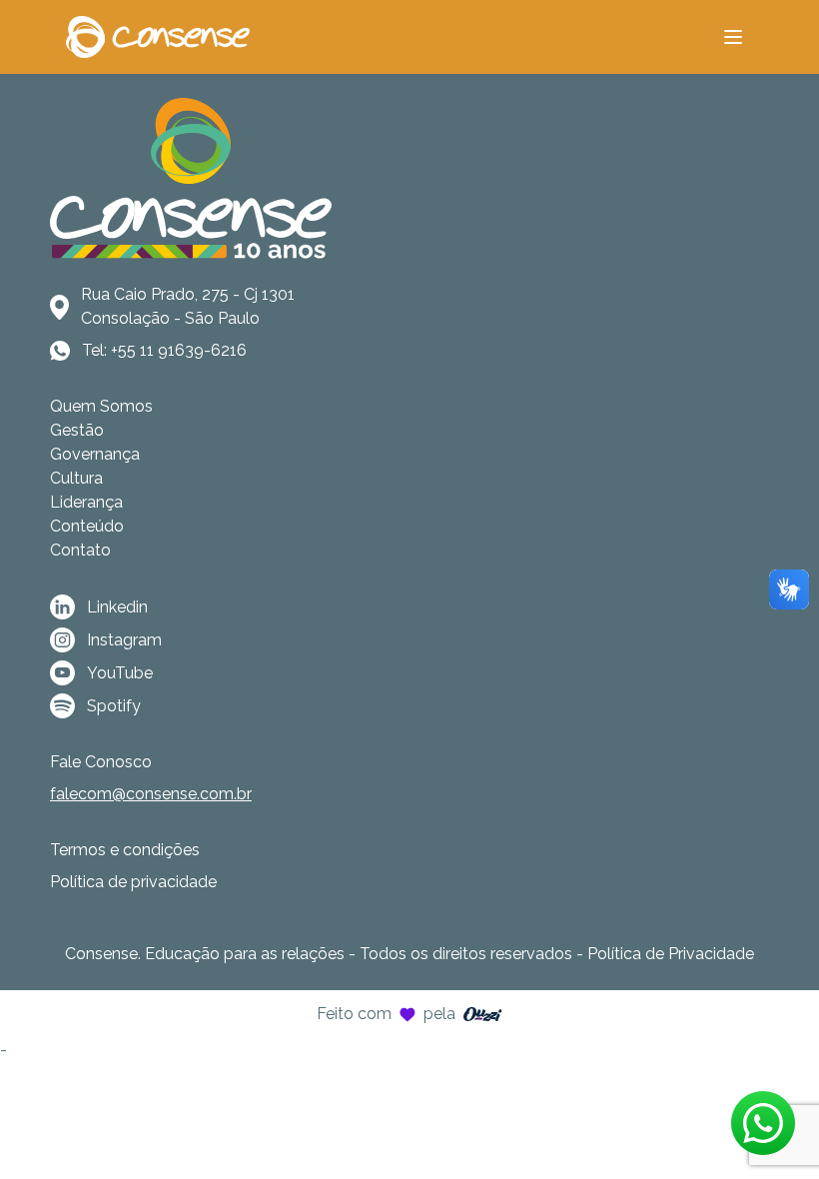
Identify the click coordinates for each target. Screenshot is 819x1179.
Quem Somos (101, 406)
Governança (95, 454)
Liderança (86, 502)
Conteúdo (87, 526)
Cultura (76, 478)
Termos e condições (125, 849)
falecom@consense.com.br (151, 793)
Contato (80, 550)
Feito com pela (386, 1013)
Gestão (77, 430)
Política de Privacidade (670, 953)
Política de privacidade (133, 881)
